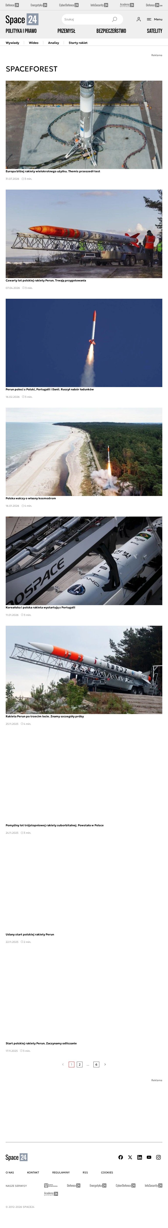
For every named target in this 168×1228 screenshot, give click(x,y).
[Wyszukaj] (114, 19)
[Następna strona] (105, 1064)
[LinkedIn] (140, 1157)
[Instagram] (158, 1157)
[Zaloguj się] (138, 19)
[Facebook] (121, 1157)
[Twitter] (130, 1157)
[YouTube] (149, 1157)
